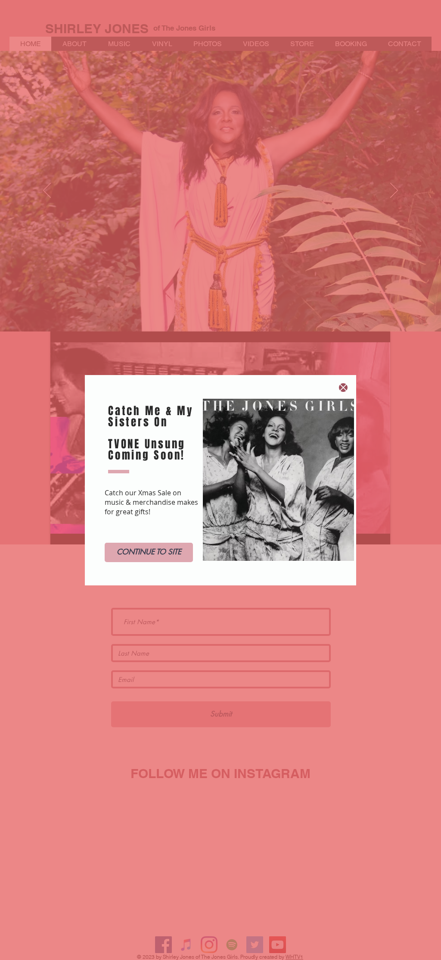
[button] (343, 387)
